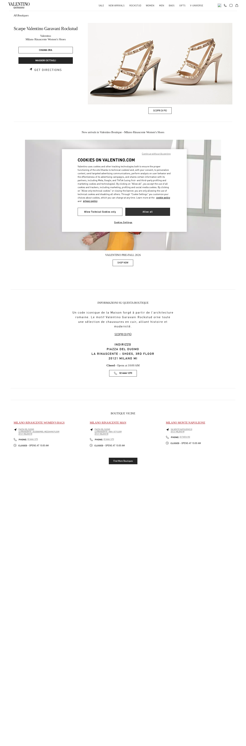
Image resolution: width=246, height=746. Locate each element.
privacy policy (90, 201)
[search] (219, 5)
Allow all (148, 211)
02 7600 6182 (185, 437)
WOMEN (150, 5)
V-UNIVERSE (196, 5)
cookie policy (163, 197)
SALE (101, 5)
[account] (231, 5)
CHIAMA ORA (45, 50)
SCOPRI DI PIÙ (123, 334)
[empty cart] (237, 5)
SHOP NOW (125, 263)
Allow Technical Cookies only (100, 211)
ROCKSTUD (135, 5)
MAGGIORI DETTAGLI (45, 60)
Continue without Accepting (156, 153)
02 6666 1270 (125, 373)
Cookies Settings (123, 222)
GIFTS (182, 5)
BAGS (172, 5)
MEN (161, 5)
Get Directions (48, 70)
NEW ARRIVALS (117, 5)
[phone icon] (225, 5)
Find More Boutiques (123, 461)
